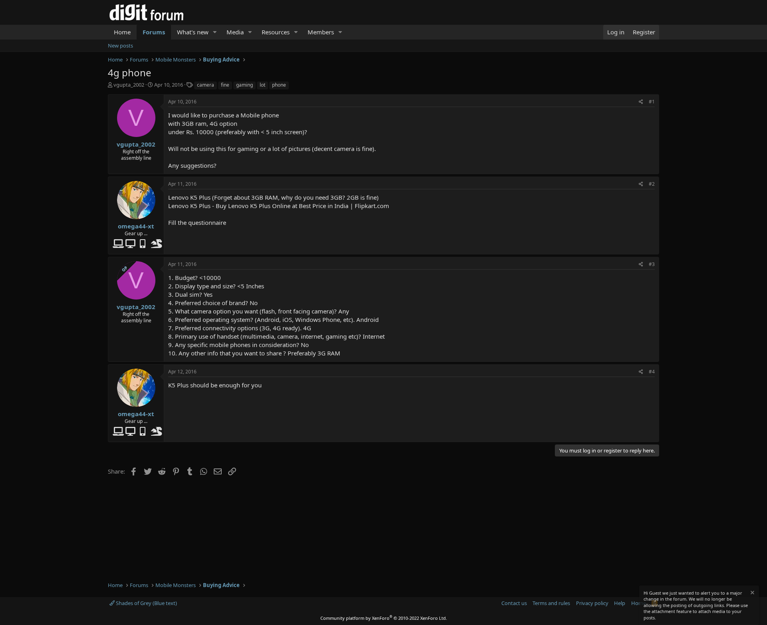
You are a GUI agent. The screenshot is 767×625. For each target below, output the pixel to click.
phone (279, 84)
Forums (154, 32)
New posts (120, 45)
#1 (652, 101)
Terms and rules (551, 603)
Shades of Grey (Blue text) (146, 603)
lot (262, 84)
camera (205, 84)
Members (321, 32)
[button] (215, 32)
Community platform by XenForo (383, 618)
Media (235, 32)
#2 (652, 184)
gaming (244, 84)
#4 (652, 371)
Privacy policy (592, 603)
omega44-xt (136, 226)
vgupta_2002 (128, 84)
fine (225, 84)
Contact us (514, 603)
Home (122, 32)
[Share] (641, 102)
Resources (276, 32)
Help (619, 603)
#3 (652, 264)
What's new (193, 32)
